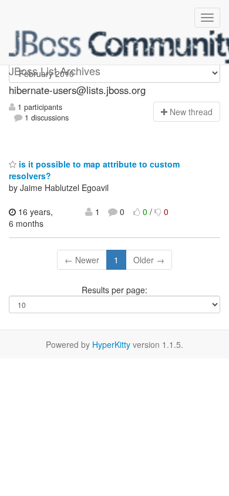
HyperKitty (111, 344)
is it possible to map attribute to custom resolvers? (94, 170)
